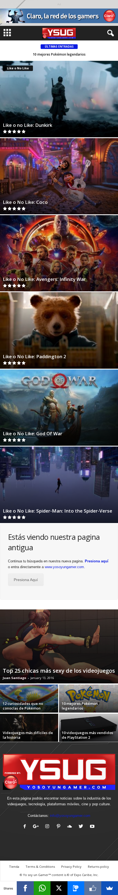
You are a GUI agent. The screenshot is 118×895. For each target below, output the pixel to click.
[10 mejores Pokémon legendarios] (88, 701)
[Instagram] (48, 827)
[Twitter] (82, 827)
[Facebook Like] (92, 888)
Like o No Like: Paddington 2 (34, 356)
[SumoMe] (109, 888)
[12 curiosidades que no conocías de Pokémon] (29, 703)
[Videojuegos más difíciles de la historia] (29, 732)
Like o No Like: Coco (25, 202)
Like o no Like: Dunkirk (27, 125)
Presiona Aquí (26, 579)
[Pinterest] (59, 827)
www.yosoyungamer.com (64, 567)
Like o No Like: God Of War (32, 433)
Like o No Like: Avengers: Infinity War (44, 279)
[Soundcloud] (71, 827)
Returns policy (98, 866)
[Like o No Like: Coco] (59, 176)
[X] (58, 888)
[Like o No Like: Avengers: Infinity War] (59, 253)
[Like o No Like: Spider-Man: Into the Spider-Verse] (59, 485)
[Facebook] (26, 827)
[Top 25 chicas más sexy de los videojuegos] (59, 646)
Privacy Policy (71, 866)
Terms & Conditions (40, 866)
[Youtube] (93, 827)
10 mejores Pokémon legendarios (59, 54)
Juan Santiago (14, 678)
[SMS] (76, 888)
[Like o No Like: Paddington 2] (59, 330)
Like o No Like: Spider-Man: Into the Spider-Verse (57, 511)
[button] (109, 33)
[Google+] (37, 827)
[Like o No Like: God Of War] (59, 408)
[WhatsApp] (42, 888)
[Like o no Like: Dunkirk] (59, 99)
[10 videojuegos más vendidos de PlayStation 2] (88, 730)
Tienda (14, 866)
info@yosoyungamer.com (70, 816)
